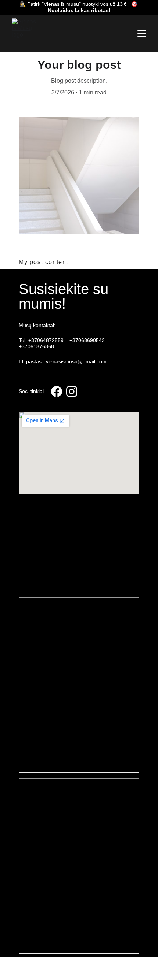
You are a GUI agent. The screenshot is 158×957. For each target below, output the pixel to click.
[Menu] (141, 33)
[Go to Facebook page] (56, 391)
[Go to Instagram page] (71, 391)
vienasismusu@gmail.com (76, 361)
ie (28, 559)
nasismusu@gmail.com (47, 406)
